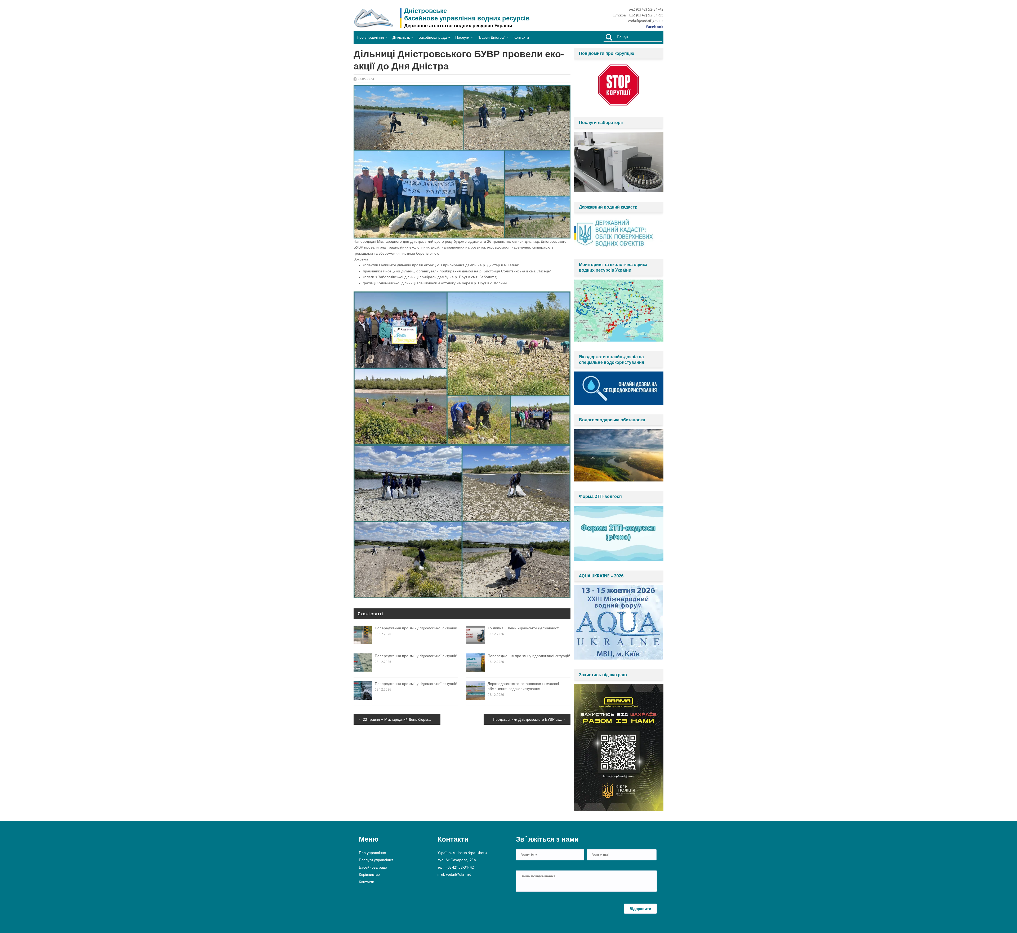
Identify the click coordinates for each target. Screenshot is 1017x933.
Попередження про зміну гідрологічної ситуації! (416, 628)
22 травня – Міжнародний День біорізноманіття (401, 719)
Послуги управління (376, 860)
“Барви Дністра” (491, 37)
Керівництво (369, 874)
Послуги (462, 37)
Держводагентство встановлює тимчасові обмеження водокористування (523, 686)
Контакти (521, 37)
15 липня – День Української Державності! (524, 628)
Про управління (370, 37)
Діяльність (401, 37)
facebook (654, 27)
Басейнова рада (432, 37)
